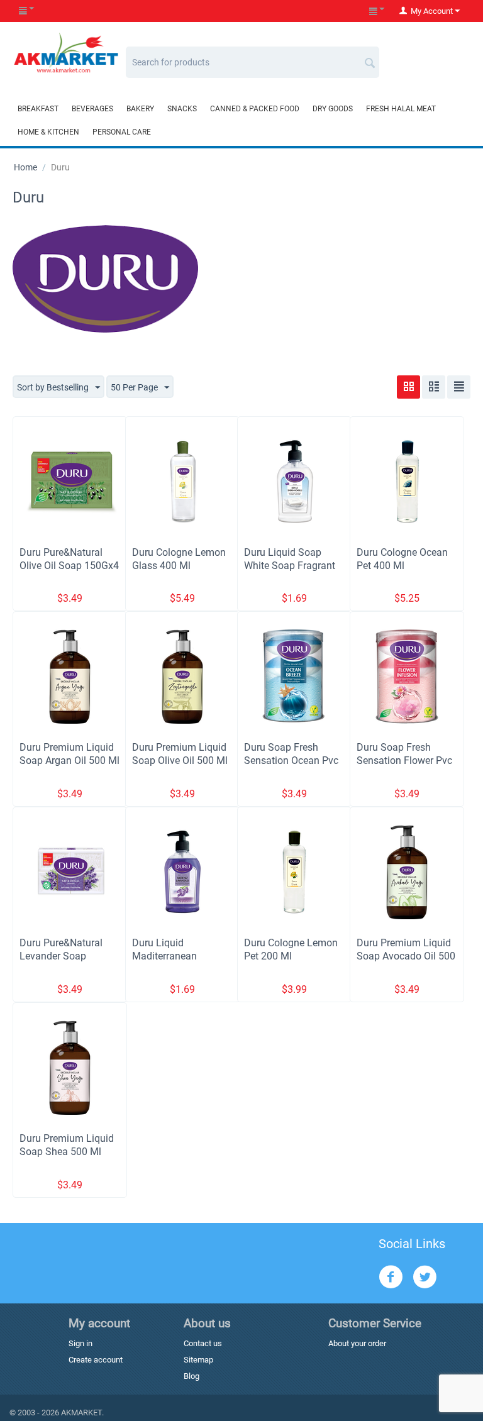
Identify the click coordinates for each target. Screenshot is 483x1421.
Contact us (203, 1343)
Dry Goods (333, 108)
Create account (96, 1359)
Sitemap (198, 1359)
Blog (191, 1376)
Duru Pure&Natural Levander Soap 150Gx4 (61, 956)
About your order (357, 1343)
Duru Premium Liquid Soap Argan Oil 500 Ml (69, 753)
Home (25, 167)
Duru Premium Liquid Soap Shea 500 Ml (66, 1145)
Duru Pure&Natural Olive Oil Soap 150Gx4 (69, 559)
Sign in (80, 1343)
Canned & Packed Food (254, 108)
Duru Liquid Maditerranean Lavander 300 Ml (169, 956)
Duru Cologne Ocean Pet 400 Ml (402, 559)
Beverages (92, 108)
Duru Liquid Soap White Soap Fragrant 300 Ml (289, 565)
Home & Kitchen (48, 132)
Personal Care (121, 132)
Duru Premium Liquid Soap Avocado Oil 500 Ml (406, 956)
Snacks (182, 108)
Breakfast (38, 108)
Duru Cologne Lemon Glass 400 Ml (179, 559)
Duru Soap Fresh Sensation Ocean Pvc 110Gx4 (291, 760)
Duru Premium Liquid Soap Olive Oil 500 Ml (180, 753)
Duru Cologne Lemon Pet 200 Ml (291, 949)
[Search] (370, 58)
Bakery (140, 108)
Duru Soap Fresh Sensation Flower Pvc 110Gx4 (404, 760)
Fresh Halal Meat (401, 108)
